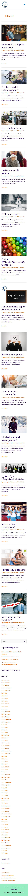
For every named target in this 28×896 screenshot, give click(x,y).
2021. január (4, 803)
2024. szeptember (6, 688)
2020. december (5, 806)
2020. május (4, 824)
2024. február (4, 706)
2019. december (5, 837)
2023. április (4, 732)
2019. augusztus (5, 848)
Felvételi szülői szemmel (13, 570)
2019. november (5, 840)
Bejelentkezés (5, 872)
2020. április (4, 827)
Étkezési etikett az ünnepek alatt (9, 656)
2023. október (5, 717)
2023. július (4, 724)
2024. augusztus (5, 690)
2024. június (4, 696)
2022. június (4, 758)
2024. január (4, 709)
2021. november (5, 777)
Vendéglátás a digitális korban (9, 664)
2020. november (5, 808)
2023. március (5, 735)
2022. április (4, 764)
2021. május (4, 793)
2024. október (5, 685)
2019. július (4, 850)
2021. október (5, 779)
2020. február (4, 832)
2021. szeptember (6, 782)
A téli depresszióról (10, 214)
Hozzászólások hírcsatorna (8, 878)
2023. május (4, 730)
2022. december (5, 743)
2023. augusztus (5, 722)
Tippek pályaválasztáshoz (8, 662)
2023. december (5, 711)
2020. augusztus (5, 816)
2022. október (5, 748)
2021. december (5, 774)
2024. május (4, 698)
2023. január (4, 740)
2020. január (4, 835)
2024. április (4, 701)
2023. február (4, 738)
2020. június (4, 821)
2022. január (4, 772)
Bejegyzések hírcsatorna (7, 875)
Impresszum (7, 892)
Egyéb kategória (5, 50)
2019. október (5, 842)
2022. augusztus (5, 753)
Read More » (4, 64)
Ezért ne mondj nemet (12, 354)
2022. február (4, 769)
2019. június (4, 853)
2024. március (5, 703)
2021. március (5, 798)
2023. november (5, 714)
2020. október (5, 811)
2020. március (5, 829)
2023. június (4, 727)
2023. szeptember (6, 719)
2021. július (4, 787)
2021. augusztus (5, 785)
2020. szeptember (6, 814)
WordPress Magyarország (8, 880)
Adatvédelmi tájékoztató (18, 892)
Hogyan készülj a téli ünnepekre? (9, 659)
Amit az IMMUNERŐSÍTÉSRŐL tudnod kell (13, 262)
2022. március (5, 766)
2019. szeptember (6, 845)
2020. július (4, 819)
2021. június (4, 790)
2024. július (4, 693)
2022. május (4, 761)
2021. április (4, 795)
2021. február (4, 800)
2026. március (5, 680)
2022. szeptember (6, 751)
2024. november (5, 682)
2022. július (4, 756)
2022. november (5, 745)
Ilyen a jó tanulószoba (12, 128)
